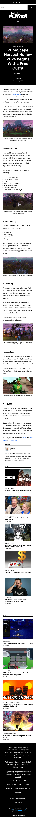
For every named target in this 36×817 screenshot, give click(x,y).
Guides (8, 641)
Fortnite (5, 671)
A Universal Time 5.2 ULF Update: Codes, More (17, 736)
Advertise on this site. (18, 816)
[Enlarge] (31, 122)
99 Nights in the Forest (9, 702)
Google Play (13, 440)
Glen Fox (18, 78)
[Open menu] (18, 21)
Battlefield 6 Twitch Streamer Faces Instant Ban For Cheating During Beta (18, 545)
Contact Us (22, 803)
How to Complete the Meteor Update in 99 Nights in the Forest (18, 705)
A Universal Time (7, 733)
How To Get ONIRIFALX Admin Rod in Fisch (18, 643)
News (14, 46)
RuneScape (20, 46)
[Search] (32, 7)
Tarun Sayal (8, 494)
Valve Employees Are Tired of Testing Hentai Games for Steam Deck (16, 600)
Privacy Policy (14, 803)
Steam (24, 438)
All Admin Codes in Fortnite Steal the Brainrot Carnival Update (16, 674)
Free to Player (18, 15)
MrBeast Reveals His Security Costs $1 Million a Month (16, 518)
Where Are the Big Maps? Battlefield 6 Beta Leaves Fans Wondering (18, 491)
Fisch (4, 641)
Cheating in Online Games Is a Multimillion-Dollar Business (18, 573)
